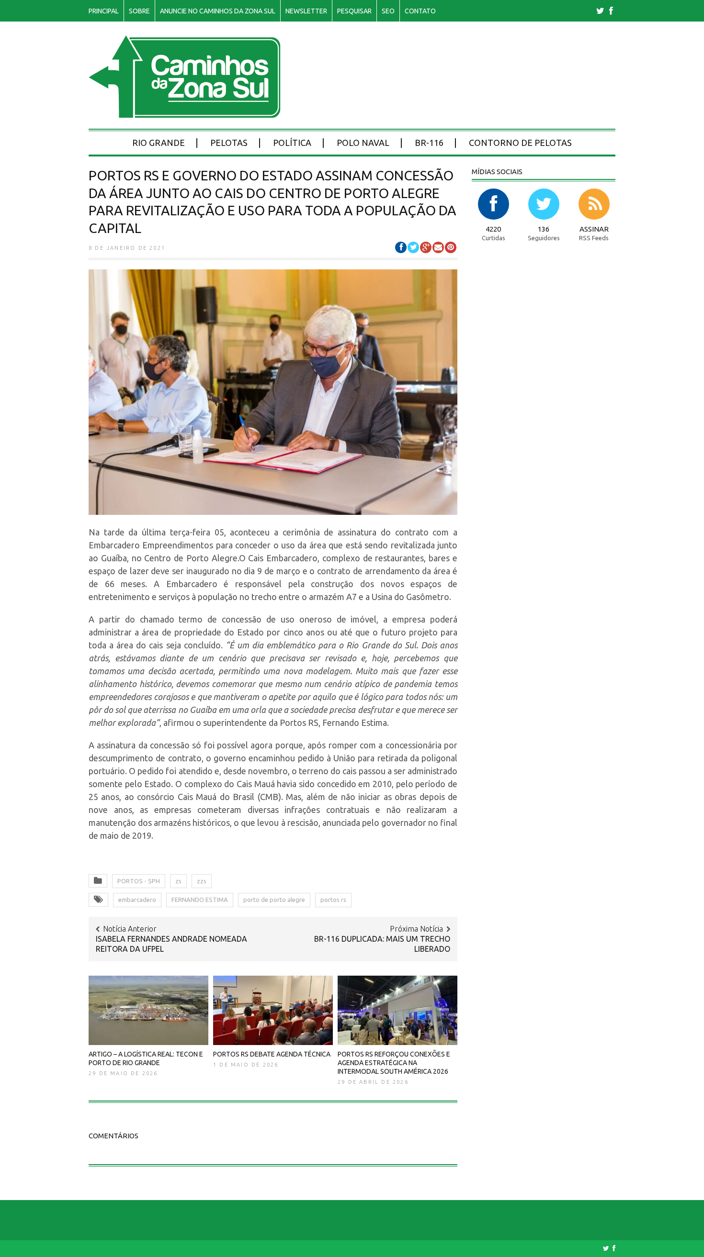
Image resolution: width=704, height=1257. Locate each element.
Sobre (139, 11)
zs (178, 881)
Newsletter (306, 11)
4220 (493, 229)
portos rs (333, 899)
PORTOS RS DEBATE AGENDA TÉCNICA (271, 1054)
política (292, 142)
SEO (388, 11)
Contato (420, 11)
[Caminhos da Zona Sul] (185, 112)
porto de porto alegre (274, 899)
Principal (104, 11)
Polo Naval (363, 142)
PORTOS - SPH (138, 881)
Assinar (594, 229)
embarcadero (137, 899)
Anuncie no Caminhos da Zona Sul (217, 11)
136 (543, 229)
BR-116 (429, 142)
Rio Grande (158, 142)
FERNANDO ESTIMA (199, 899)
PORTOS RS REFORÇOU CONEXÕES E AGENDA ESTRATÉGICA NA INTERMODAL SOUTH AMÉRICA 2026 (394, 1062)
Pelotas (229, 142)
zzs (201, 881)
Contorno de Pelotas (520, 142)
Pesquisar (354, 11)
